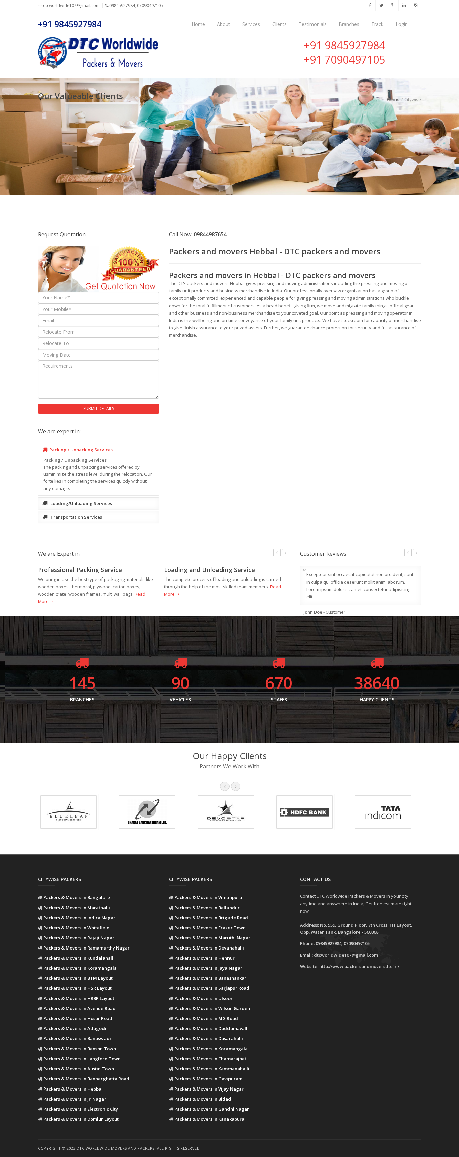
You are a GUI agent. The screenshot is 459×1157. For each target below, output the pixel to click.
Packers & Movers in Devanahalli (209, 948)
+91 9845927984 (69, 24)
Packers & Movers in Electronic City (80, 1109)
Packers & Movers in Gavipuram (208, 1079)
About (223, 24)
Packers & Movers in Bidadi (203, 1099)
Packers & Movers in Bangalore (76, 897)
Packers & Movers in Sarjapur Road (211, 988)
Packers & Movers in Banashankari (211, 978)
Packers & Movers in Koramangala (80, 968)
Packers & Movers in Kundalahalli (79, 958)
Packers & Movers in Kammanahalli (211, 1069)
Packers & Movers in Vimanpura (208, 897)
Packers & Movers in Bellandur (207, 908)
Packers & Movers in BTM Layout (78, 978)
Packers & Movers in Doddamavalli (211, 1028)
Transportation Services (75, 517)
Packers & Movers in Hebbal (73, 1089)
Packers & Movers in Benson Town (79, 1049)
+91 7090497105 (344, 59)
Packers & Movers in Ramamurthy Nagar (86, 948)
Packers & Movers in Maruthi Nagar (212, 938)
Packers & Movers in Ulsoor (203, 998)
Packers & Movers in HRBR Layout (78, 998)
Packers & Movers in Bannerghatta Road (86, 1079)
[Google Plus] (392, 5)
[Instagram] (415, 5)
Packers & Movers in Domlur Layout (81, 1119)
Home (198, 24)
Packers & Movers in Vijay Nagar (209, 1089)
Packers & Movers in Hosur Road (77, 1018)
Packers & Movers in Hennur (204, 958)
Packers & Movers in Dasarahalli (208, 1038)
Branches (349, 24)
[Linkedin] (404, 5)
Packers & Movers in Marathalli (76, 908)
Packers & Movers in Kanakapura (209, 1119)
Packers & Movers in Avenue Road (79, 1008)
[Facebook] (369, 5)
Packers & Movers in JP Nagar (74, 1099)
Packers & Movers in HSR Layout (77, 988)
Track (377, 24)
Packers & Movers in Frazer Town (210, 928)
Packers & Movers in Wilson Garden (212, 1008)
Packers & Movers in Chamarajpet (210, 1059)
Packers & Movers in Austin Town (78, 1069)
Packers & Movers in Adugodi (74, 1028)
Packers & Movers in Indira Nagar (79, 918)
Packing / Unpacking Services (81, 450)
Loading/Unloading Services (80, 503)
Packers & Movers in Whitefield (76, 928)
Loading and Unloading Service (209, 570)
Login (401, 24)
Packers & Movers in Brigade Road (211, 918)
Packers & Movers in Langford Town (82, 1059)
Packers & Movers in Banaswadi (77, 1038)
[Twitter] (381, 5)
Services (251, 24)
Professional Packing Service (80, 570)
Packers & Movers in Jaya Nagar (208, 968)
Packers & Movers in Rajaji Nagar (78, 938)
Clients (279, 24)
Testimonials (313, 24)
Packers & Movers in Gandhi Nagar (211, 1109)
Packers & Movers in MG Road (206, 1018)
